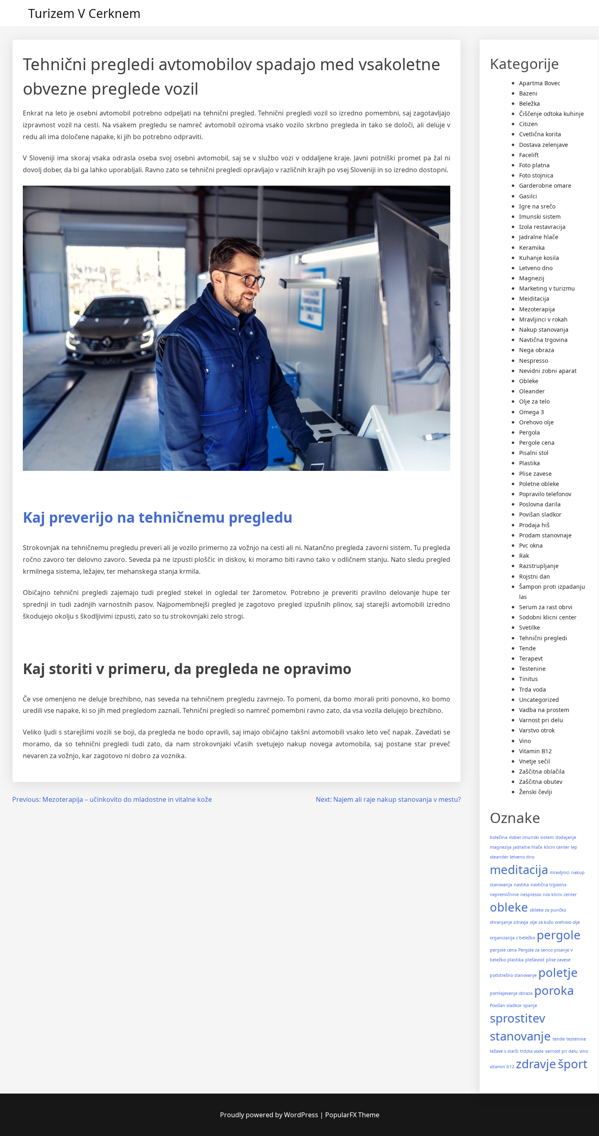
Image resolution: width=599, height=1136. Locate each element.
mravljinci (560, 872)
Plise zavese (535, 473)
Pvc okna (531, 545)
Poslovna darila (540, 504)
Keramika (532, 247)
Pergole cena (537, 442)
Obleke (528, 381)
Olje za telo (534, 401)
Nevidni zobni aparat (548, 371)
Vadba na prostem (544, 710)
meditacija (519, 869)
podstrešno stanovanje (513, 975)
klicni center (556, 847)
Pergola (529, 432)
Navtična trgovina (543, 340)
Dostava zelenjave (543, 145)
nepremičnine (504, 894)
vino (583, 1051)
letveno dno (522, 857)
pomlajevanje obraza (511, 993)
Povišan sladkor (540, 514)
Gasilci (528, 196)
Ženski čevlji (535, 792)
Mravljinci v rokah (543, 319)
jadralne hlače (527, 847)
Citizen (528, 124)
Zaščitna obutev (540, 781)
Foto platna (534, 165)
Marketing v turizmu (547, 288)
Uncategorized (539, 699)
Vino (525, 741)
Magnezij (531, 278)
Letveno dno (536, 268)
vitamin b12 (502, 1066)
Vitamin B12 (535, 751)
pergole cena (503, 950)
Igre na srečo (537, 206)
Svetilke (529, 627)
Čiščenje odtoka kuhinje (551, 114)
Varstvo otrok (537, 730)
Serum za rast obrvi (546, 607)
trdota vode (532, 1051)
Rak (524, 555)
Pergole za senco (535, 950)
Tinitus (528, 679)
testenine (576, 1039)
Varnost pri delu (541, 720)
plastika (515, 960)
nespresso (530, 894)
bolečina (498, 837)
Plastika (529, 463)
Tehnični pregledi (543, 638)
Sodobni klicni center (548, 617)
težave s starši (504, 1051)
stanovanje (520, 1036)
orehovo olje (567, 922)
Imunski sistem (540, 216)
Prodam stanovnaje (545, 535)
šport (573, 1064)
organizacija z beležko (512, 938)
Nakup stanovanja (543, 329)
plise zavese (558, 960)
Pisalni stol (533, 453)
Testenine (532, 668)
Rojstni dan (534, 576)
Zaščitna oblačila (542, 771)
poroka (554, 990)
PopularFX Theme (352, 1114)
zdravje (536, 1064)
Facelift (529, 155)
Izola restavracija (542, 227)
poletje (558, 972)
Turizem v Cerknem (84, 13)
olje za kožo (541, 922)
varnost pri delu (561, 1051)
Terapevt (531, 658)
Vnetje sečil (534, 761)
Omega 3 (531, 412)
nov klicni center (560, 894)
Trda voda (532, 689)
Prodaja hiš (534, 525)
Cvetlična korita (540, 134)
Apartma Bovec (539, 83)
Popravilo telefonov (545, 494)
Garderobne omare (545, 185)
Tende (527, 648)
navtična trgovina (548, 885)
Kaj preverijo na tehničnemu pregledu (158, 517)
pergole (559, 935)
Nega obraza (536, 350)
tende (559, 1039)
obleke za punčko (548, 910)
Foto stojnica (536, 175)
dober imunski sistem (531, 837)
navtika (521, 885)
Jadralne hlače (538, 237)
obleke (509, 907)
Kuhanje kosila (539, 258)
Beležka (529, 103)
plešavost (534, 960)
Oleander (532, 391)
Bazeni (528, 93)
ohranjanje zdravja (509, 922)
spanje (530, 1005)
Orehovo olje (536, 422)
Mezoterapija (537, 309)
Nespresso (533, 360)
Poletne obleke (539, 484)
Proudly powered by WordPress (270, 1114)
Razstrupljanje (539, 566)
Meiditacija (534, 298)
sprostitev (517, 1018)
